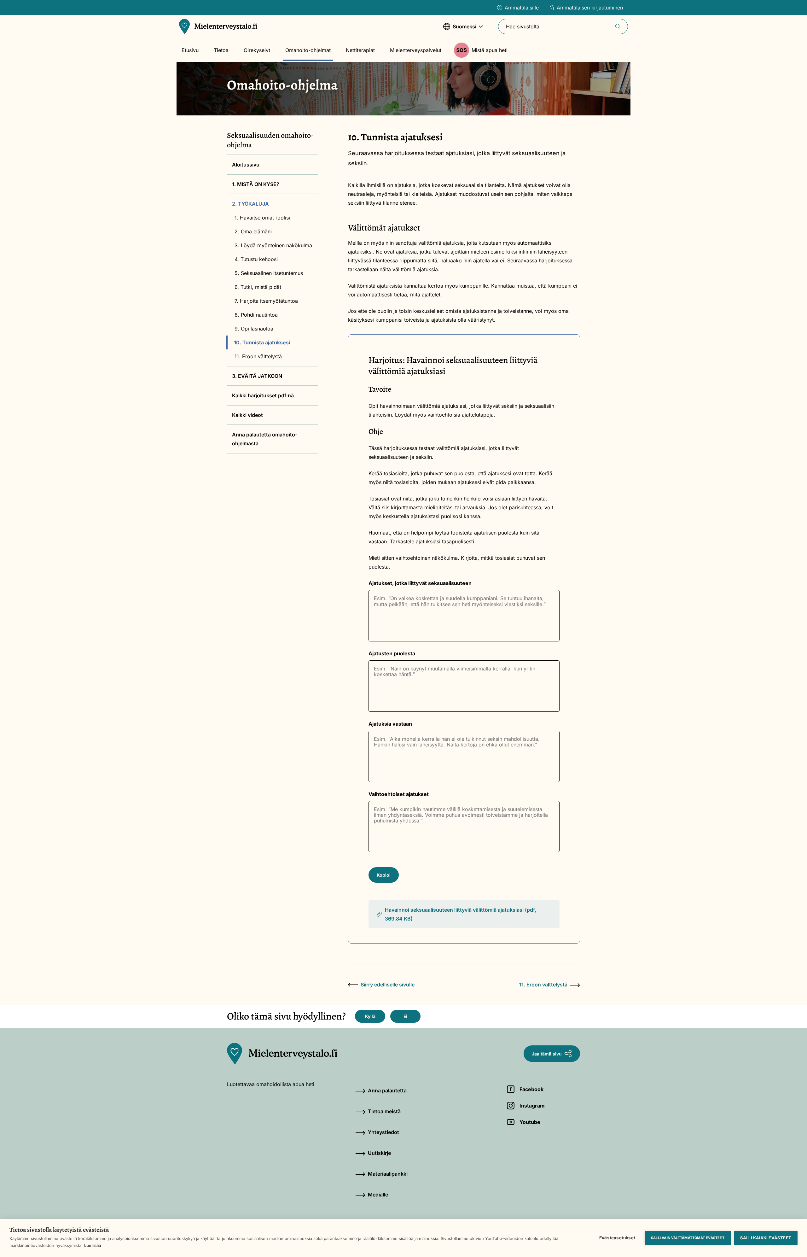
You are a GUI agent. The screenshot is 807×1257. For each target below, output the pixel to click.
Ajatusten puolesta (392, 653)
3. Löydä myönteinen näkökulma (273, 245)
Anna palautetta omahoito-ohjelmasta (264, 439)
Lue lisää (92, 1245)
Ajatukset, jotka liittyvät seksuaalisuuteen (420, 583)
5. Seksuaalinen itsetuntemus (269, 273)
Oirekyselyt (257, 50)
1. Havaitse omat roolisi (262, 217)
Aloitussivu (245, 164)
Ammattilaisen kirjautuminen (590, 7)
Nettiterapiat (360, 50)
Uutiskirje (379, 1153)
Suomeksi (459, 29)
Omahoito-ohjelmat (308, 50)
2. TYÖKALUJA (250, 204)
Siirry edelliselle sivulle (388, 984)
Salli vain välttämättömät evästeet (687, 1238)
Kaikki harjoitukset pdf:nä (263, 395)
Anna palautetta (387, 1090)
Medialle (378, 1194)
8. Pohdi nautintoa (256, 315)
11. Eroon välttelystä (258, 356)
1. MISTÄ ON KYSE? (255, 184)
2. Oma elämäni (253, 231)
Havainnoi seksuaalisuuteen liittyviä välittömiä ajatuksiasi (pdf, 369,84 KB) (460, 914)
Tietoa (221, 50)
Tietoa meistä (384, 1111)
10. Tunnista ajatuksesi (262, 342)
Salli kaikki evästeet (765, 1237)
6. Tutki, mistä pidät (258, 287)
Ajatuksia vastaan (390, 724)
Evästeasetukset (617, 1237)
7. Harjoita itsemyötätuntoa (266, 301)
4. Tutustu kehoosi (256, 259)
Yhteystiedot (383, 1132)
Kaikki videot (247, 415)
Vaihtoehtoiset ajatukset (399, 794)
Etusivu (190, 50)
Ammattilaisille (522, 7)
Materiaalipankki (388, 1174)
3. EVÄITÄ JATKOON (257, 376)
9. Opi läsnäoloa (254, 328)
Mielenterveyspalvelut (415, 50)
